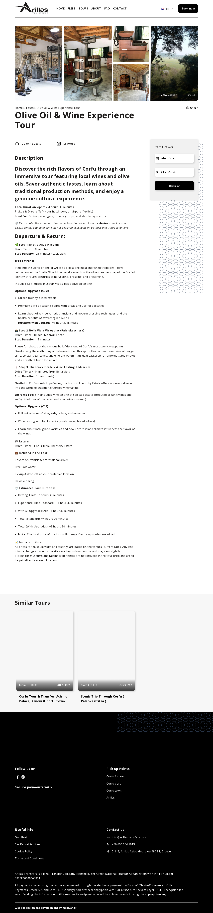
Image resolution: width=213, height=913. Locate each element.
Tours (30, 108)
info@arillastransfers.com (129, 837)
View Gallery (169, 95)
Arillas (110, 797)
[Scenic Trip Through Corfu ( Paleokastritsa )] (106, 651)
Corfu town (113, 790)
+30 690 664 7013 (123, 844)
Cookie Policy (23, 851)
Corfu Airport (115, 776)
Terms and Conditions (29, 858)
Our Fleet (21, 837)
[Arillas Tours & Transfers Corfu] (31, 13)
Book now (188, 8)
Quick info (63, 685)
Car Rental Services (27, 844)
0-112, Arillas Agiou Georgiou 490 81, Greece (141, 851)
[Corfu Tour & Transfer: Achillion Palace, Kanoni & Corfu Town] (44, 651)
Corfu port (113, 783)
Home (19, 108)
